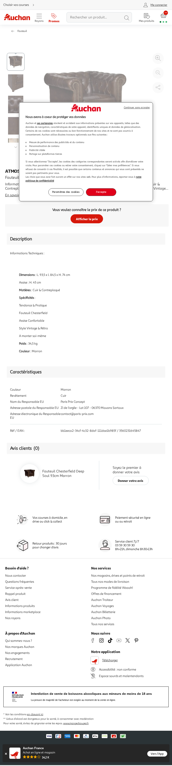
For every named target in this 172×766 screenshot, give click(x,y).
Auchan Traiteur (102, 600)
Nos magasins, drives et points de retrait (118, 576)
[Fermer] (6, 754)
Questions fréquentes (19, 582)
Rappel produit (15, 594)
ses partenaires (45, 123)
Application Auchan (18, 665)
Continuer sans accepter (137, 107)
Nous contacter (15, 576)
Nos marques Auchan (19, 647)
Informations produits (20, 606)
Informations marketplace (23, 612)
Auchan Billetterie (103, 612)
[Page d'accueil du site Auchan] (17, 17)
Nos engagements (17, 653)
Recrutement (14, 659)
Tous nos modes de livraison (110, 582)
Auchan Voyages (102, 606)
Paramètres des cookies (66, 191)
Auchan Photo (101, 618)
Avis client (12, 600)
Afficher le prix (87, 219)
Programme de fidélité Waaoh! (112, 588)
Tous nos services (102, 624)
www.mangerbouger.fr (76, 723)
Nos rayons (12, 618)
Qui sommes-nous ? (18, 641)
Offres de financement (106, 594)
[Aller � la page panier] (163, 17)
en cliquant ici (35, 714)
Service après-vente (18, 588)
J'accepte (101, 191)
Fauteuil (22, 31)
